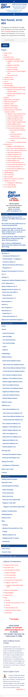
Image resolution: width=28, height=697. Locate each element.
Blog (5, 55)
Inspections (6, 313)
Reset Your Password (10, 102)
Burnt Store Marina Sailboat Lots (17, 150)
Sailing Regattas (9, 173)
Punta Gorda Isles (12, 75)
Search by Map (8, 177)
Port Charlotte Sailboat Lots (15, 162)
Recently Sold (6, 450)
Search (4, 329)
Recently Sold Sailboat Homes (12, 454)
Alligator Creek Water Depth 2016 (13, 507)
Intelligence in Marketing (14, 183)
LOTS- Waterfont (7, 283)
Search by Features (8, 333)
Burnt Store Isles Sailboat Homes (13, 364)
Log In (6, 81)
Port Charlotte (6, 307)
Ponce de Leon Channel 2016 (11, 499)
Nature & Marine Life (8, 286)
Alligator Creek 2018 (13, 65)
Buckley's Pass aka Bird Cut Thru (12, 271)
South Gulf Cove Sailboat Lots (16, 168)
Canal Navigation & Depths (12, 59)
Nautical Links (8, 83)
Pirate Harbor (6, 301)
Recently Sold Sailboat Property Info (14, 87)
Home (4, 326)
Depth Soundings (12, 69)
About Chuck (8, 53)
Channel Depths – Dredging (11, 259)
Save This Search (9, 175)
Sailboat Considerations (11, 106)
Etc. (3, 274)
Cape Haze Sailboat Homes (15, 116)
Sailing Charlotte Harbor (11, 170)
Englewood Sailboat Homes (15, 118)
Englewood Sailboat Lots (14, 154)
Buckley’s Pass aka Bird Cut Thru (13, 528)
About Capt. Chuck (7, 469)
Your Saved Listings (10, 185)
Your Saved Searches (10, 187)
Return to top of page (7, 556)
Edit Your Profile (9, 79)
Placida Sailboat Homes (14, 124)
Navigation (6, 268)
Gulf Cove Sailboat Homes (14, 120)
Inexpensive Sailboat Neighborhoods (13, 280)
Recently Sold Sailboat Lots (11, 458)
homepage (7, 31)
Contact (4, 472)
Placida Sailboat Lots (13, 160)
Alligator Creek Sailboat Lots (15, 146)
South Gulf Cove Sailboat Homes (16, 142)
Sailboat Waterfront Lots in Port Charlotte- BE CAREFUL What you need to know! (14, 218)
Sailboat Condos (9, 104)
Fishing (4, 277)
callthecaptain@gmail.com (14, 11)
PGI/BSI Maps (6, 353)
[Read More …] (20, 689)
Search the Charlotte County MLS (14, 179)
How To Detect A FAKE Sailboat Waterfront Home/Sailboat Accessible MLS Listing (14, 245)
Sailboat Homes (7, 357)
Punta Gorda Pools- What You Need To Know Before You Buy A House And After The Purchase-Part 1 (14, 238)
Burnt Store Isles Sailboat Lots (16, 148)
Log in (15, 556)
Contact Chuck (8, 77)
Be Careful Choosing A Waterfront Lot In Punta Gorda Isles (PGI (14, 224)
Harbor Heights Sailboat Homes (16, 122)
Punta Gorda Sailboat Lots (15, 166)
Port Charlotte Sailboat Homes (16, 126)
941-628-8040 (14, 10)
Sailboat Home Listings (19, 4)
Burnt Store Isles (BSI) (9, 292)
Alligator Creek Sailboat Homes (16, 114)
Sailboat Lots (8, 144)
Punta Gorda (6, 295)
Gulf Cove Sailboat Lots (14, 156)
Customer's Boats (8, 262)
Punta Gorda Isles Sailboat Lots (16, 164)
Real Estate (5, 310)
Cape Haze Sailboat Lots (14, 152)
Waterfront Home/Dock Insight (11, 320)
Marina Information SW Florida (12, 265)
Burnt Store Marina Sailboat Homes (14, 368)
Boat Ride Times (9, 57)
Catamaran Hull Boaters (10, 256)
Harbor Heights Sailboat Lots (15, 158)
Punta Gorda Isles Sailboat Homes (14, 371)
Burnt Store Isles (12, 67)
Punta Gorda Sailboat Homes (15, 128)
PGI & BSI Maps (8, 85)
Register (6, 97)
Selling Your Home (9, 181)
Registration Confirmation (11, 100)
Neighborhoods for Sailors (10, 289)
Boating (4, 253)
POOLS (4, 304)
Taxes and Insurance (9, 316)
